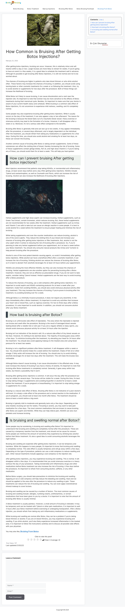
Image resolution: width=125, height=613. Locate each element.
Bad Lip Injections (49, 9)
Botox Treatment (33, 9)
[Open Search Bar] (116, 9)
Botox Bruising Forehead (85, 9)
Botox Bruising (18, 9)
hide (101, 19)
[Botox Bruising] (13, 3)
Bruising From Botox (105, 9)
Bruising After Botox (66, 9)
